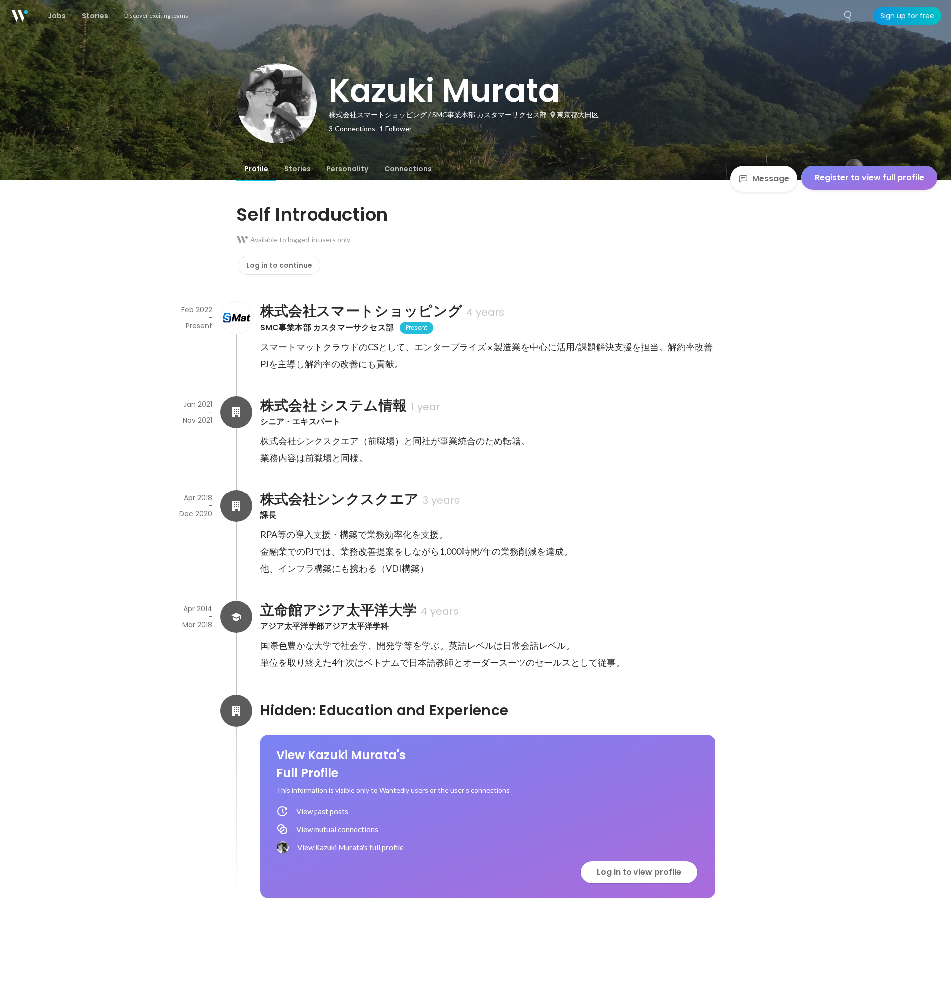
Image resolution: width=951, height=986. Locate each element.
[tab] (256, 169)
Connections (408, 169)
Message (770, 178)
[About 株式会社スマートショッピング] (236, 317)
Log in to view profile (639, 872)
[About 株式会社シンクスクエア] (236, 506)
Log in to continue (279, 265)
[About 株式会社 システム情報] (236, 412)
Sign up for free (907, 16)
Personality (347, 169)
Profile (256, 169)
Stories (297, 169)
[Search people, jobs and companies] (848, 16)
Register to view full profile (869, 177)
